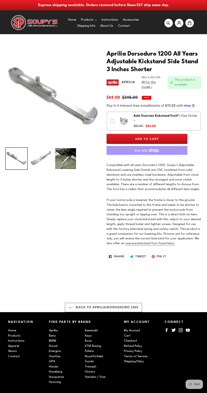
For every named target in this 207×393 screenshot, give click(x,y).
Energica (55, 351)
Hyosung (55, 382)
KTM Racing (93, 346)
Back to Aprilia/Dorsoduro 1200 (106, 307)
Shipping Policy (134, 361)
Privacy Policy (133, 351)
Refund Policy (133, 346)
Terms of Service (135, 356)
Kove (88, 340)
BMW (52, 340)
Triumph (90, 366)
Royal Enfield (94, 356)
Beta (52, 335)
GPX (52, 361)
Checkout (130, 340)
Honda (53, 366)
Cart (127, 335)
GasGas (55, 356)
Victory (90, 371)
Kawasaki (91, 330)
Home (12, 330)
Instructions (16, 340)
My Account (132, 330)
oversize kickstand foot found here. (150, 243)
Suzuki (89, 361)
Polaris (89, 351)
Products (14, 335)
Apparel (13, 346)
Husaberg (55, 371)
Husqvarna (56, 377)
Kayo (88, 335)
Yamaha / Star (95, 377)
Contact (14, 356)
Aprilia (53, 330)
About (12, 351)
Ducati (53, 346)
